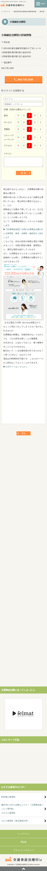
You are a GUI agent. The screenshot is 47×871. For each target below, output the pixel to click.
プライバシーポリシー (24, 850)
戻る (24, 433)
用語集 (24, 842)
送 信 (23, 173)
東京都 (42, 11)
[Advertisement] (23, 397)
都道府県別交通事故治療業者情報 (25, 11)
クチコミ (8, 154)
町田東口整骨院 (8, 797)
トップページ (5, 11)
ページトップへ (23, 868)
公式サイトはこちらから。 (17, 367)
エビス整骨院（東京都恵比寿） (15, 821)
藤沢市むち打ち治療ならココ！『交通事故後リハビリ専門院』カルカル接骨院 (22, 809)
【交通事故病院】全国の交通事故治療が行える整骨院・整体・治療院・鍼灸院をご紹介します (23, 233)
